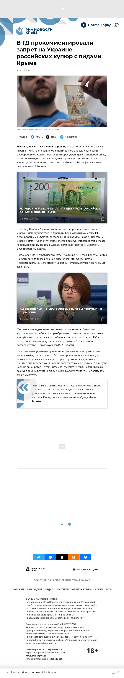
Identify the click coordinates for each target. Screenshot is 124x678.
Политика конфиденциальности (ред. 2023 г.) (49, 615)
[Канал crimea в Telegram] (38, 557)
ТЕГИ (109, 590)
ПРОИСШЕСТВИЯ (71, 580)
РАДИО (49, 590)
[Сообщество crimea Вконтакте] (50, 557)
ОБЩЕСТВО (54, 580)
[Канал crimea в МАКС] (85, 557)
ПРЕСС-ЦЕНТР (34, 590)
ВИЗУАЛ (85, 580)
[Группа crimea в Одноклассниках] (74, 557)
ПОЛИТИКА (40, 580)
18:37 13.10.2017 (23, 70)
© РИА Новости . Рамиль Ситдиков (29, 129)
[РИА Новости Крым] (34, 31)
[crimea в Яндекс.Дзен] (62, 557)
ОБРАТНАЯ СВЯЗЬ (82, 590)
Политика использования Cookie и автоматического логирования (61, 612)
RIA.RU (99, 590)
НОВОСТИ (18, 590)
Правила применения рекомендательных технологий (54, 618)
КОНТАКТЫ (62, 590)
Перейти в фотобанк (51, 129)
